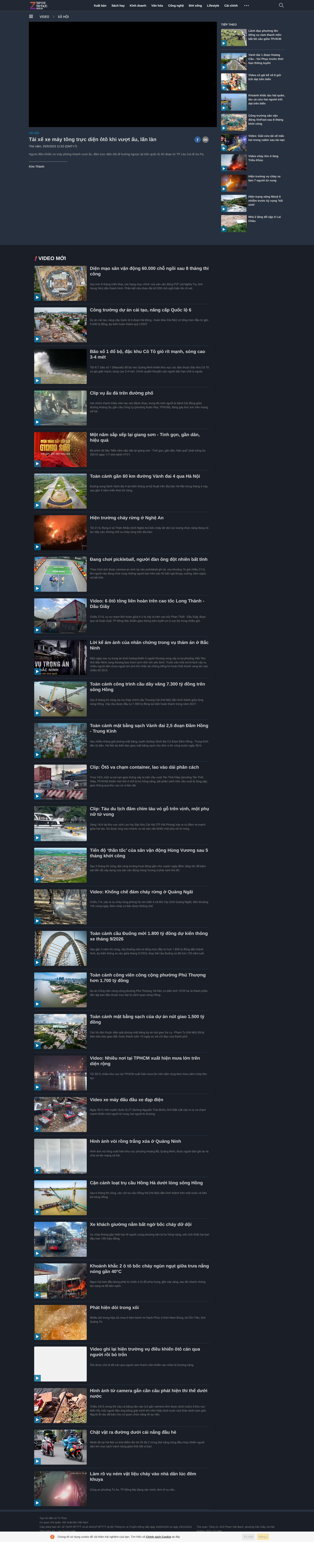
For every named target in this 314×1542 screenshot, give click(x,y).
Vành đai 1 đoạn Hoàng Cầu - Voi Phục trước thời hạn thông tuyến (265, 59)
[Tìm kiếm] (281, 5)
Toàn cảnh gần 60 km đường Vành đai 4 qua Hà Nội (145, 476)
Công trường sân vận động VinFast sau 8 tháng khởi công (265, 119)
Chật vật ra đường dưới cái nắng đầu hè (133, 1432)
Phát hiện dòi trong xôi (114, 1307)
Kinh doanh (138, 5)
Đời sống (195, 5)
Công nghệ (176, 5)
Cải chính (231, 5)
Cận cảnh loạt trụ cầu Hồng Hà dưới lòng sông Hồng (146, 1182)
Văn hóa (157, 5)
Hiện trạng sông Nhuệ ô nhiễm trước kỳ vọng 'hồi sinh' (265, 200)
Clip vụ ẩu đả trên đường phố (121, 393)
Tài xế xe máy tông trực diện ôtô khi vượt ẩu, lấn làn (92, 139)
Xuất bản (100, 5)
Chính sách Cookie (158, 1536)
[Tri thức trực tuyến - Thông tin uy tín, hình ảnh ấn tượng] (48, 5)
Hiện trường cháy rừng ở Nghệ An (127, 517)
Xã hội (63, 17)
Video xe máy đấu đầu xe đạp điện (126, 1099)
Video (44, 17)
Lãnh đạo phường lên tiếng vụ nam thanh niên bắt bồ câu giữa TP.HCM (265, 35)
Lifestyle (213, 5)
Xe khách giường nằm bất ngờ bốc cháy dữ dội (141, 1224)
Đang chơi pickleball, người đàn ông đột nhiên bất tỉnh (149, 559)
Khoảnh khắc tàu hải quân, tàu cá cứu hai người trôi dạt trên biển (266, 99)
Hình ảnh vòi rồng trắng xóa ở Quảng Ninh (135, 1141)
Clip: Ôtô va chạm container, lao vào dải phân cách (144, 767)
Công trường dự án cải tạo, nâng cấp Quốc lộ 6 (140, 310)
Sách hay (118, 5)
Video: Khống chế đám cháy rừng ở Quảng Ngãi (141, 892)
